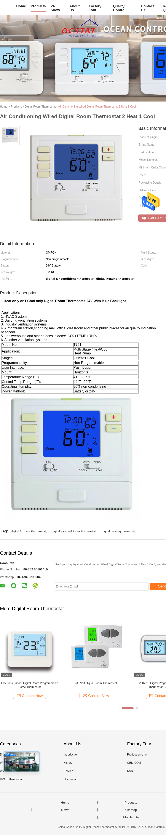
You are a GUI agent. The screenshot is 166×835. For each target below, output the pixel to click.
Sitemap (131, 809)
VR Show (55, 8)
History (68, 762)
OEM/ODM (134, 762)
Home (21, 6)
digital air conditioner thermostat (74, 531)
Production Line (137, 754)
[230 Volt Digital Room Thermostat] (95, 648)
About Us (74, 8)
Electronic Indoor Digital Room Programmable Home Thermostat (29, 685)
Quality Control (119, 8)
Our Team (70, 779)
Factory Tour (95, 8)
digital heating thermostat (119, 531)
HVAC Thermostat (11, 779)
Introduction (71, 754)
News (65, 809)
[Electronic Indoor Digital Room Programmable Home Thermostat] (29, 648)
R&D (130, 771)
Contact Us (147, 8)
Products (38, 6)
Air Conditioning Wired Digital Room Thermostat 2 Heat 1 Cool (97, 106)
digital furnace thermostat (28, 531)
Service (68, 771)
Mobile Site (131, 817)
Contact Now (32, 696)
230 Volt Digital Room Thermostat (96, 683)
